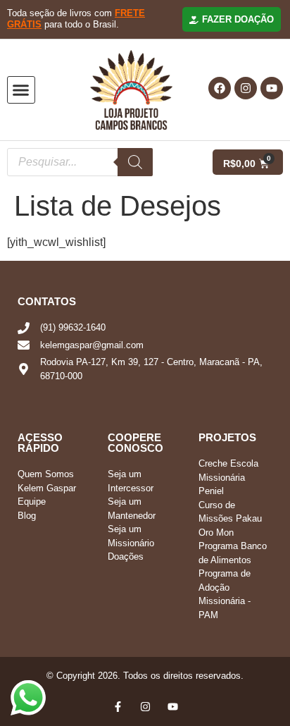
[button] (21, 90)
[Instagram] (245, 88)
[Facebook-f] (118, 706)
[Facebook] (219, 88)
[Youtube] (271, 88)
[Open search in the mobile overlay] (88, 162)
